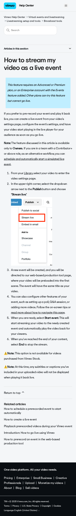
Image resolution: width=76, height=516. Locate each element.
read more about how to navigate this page (38, 312)
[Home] (10, 5)
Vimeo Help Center (14, 17)
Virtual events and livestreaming (46, 17)
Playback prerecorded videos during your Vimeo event (38, 426)
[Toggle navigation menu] (66, 6)
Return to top (12, 392)
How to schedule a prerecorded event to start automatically (32, 410)
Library (28, 173)
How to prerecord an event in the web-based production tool (32, 441)
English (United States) (26, 510)
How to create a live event (20, 419)
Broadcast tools (53, 21)
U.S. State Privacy (30, 506)
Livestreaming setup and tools (23, 21)
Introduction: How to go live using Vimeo (29, 432)
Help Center (26, 5)
